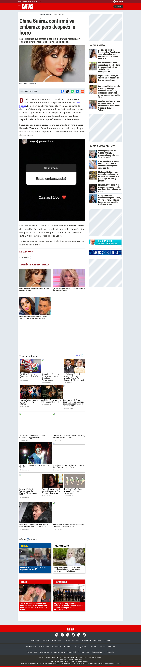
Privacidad (71, 652)
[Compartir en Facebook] (62, 91)
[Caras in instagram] (56, 635)
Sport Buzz (92, 646)
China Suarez (25, 257)
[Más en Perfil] (32, 539)
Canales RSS (32, 652)
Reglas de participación (95, 652)
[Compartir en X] (67, 91)
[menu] (19, 6)
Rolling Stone (80, 646)
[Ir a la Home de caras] (27, 8)
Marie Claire (56, 640)
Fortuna (67, 640)
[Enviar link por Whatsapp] (72, 91)
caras (35, 582)
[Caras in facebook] (62, 635)
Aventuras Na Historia (64, 646)
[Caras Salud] (105, 244)
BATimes (107, 640)
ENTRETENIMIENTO (46, 15)
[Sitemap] (84, 635)
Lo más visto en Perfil (102, 146)
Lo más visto (97, 45)
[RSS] (78, 635)
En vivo (119, 6)
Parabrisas (86, 640)
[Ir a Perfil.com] (118, 2)
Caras (41, 646)
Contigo (49, 646)
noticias (35, 546)
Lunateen (97, 640)
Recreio (103, 646)
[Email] (82, 91)
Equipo (81, 652)
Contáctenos (59, 652)
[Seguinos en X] (67, 635)
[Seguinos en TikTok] (73, 635)
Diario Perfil (35, 640)
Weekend (76, 640)
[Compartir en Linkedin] (77, 91)
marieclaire (69, 546)
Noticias (46, 640)
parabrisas (69, 582)
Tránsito (110, 652)
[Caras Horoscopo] (105, 254)
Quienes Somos (45, 652)
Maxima (111, 646)
